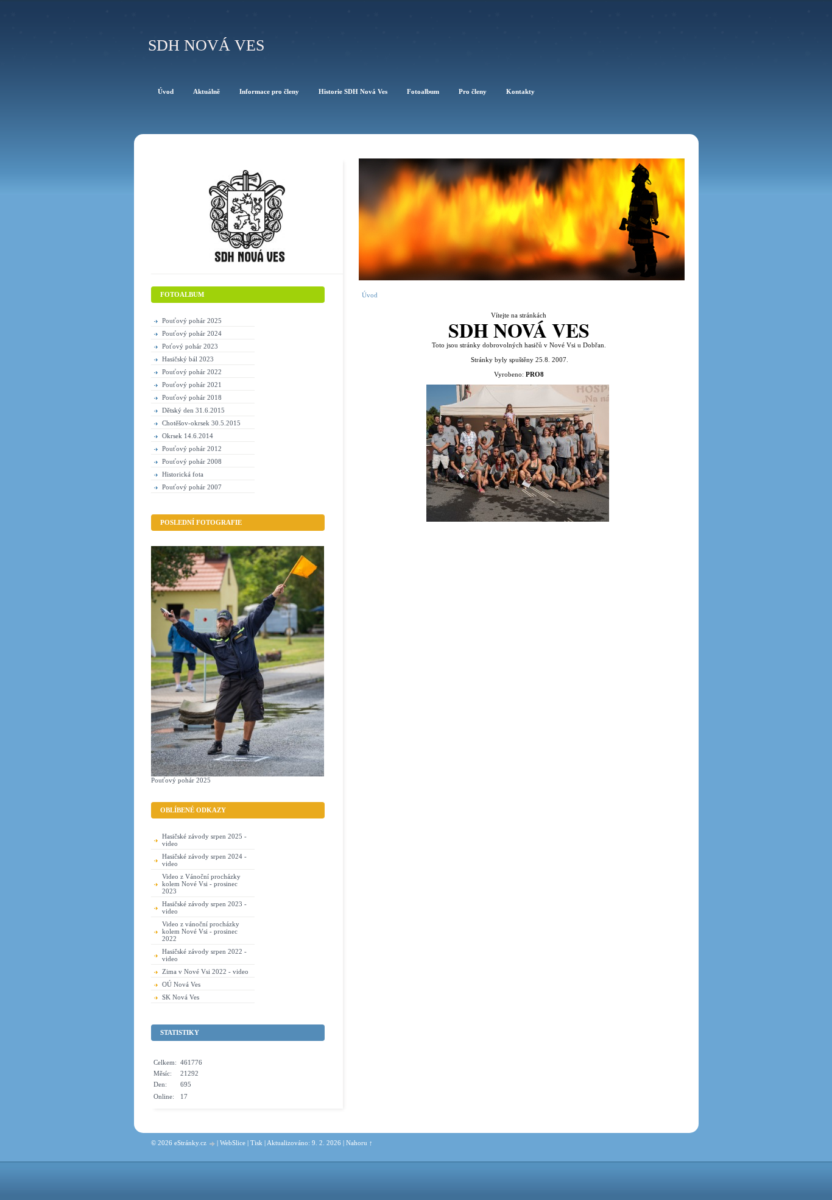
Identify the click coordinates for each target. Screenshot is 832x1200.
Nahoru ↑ (359, 1142)
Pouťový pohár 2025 (192, 320)
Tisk (256, 1142)
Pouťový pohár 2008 (192, 461)
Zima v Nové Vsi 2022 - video (205, 971)
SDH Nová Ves (206, 45)
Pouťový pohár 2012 (192, 448)
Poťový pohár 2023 (190, 346)
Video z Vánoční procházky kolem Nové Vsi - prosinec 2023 (201, 884)
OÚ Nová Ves (181, 984)
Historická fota (182, 474)
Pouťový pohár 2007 (192, 487)
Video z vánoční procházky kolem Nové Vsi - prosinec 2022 (200, 931)
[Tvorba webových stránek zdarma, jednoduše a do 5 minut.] (212, 1143)
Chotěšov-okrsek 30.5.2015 (201, 423)
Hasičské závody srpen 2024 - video (204, 860)
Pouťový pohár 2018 (192, 397)
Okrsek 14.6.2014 (187, 435)
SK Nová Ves (180, 997)
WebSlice (232, 1142)
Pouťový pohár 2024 (192, 333)
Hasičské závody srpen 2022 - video (204, 955)
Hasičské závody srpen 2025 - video (204, 840)
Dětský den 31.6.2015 (193, 410)
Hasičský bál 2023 (188, 359)
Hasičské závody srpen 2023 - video (204, 907)
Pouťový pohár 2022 (192, 371)
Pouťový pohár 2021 (192, 384)
